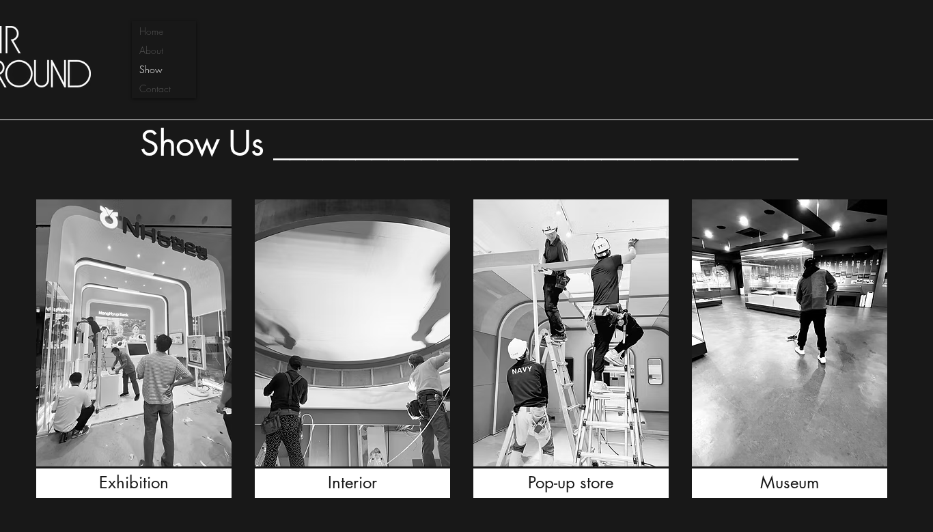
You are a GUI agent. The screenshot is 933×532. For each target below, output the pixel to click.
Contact (155, 88)
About (151, 50)
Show (151, 69)
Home (151, 31)
